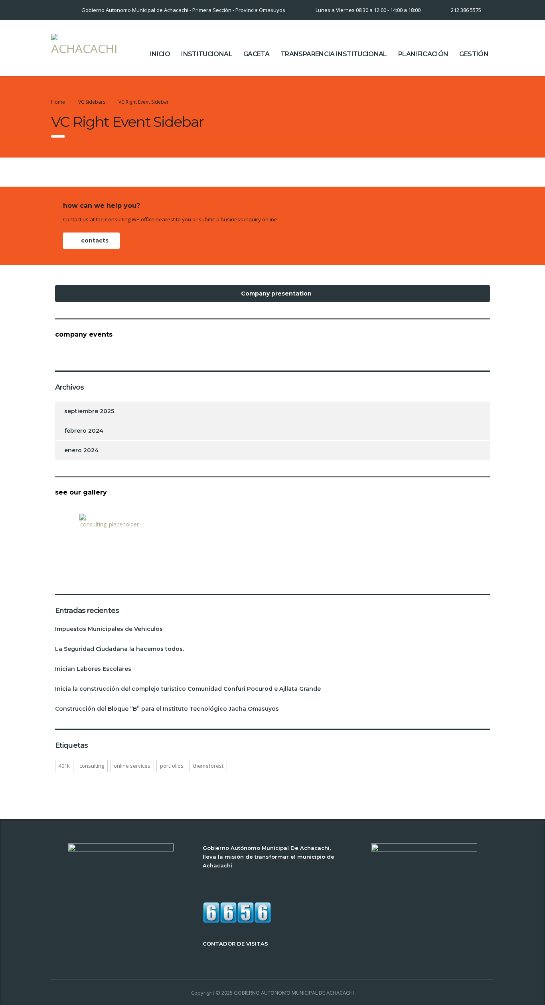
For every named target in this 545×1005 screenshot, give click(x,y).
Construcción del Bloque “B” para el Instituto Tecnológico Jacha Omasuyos (167, 708)
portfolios (172, 765)
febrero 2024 (83, 430)
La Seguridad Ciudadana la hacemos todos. (119, 648)
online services (132, 765)
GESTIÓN (473, 54)
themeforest (208, 765)
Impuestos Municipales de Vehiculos (109, 629)
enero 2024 (81, 450)
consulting (91, 765)
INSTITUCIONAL (206, 54)
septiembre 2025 (89, 411)
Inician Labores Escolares (93, 668)
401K (64, 765)
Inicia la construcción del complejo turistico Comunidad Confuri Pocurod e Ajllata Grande (188, 688)
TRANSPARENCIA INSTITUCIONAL (333, 54)
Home (58, 102)
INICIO (160, 54)
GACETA (256, 54)
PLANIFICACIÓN (423, 54)
